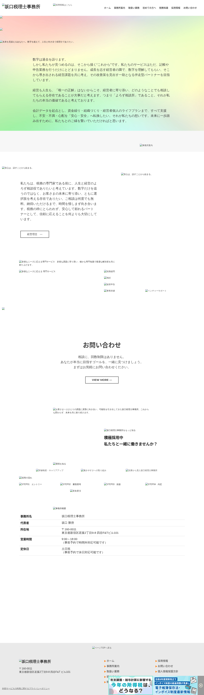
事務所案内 (119, 7)
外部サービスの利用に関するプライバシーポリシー (26, 688)
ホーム (107, 7)
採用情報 (175, 7)
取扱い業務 (133, 7)
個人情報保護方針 (168, 671)
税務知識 (163, 7)
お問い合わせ (190, 7)
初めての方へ (149, 7)
